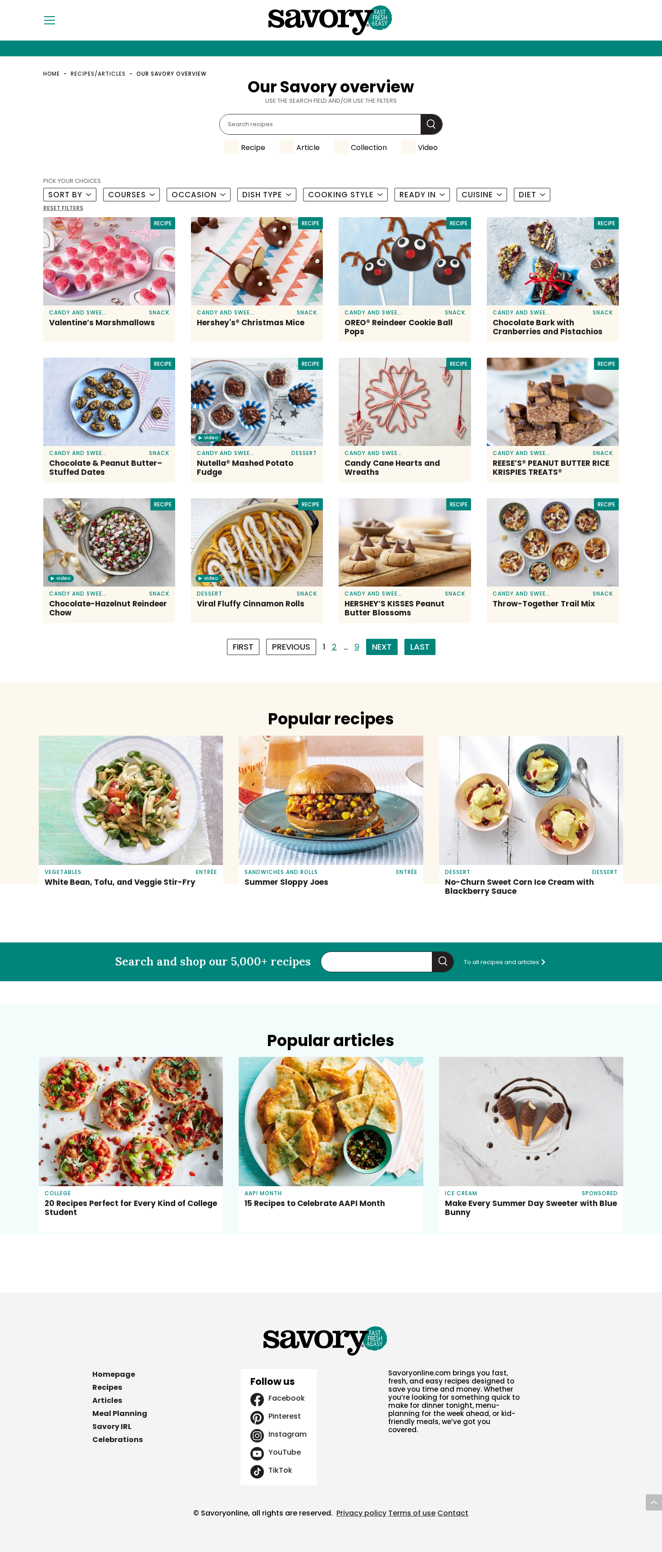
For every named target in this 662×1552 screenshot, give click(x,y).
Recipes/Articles (98, 73)
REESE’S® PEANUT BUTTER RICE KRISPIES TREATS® (551, 468)
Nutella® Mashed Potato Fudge (245, 468)
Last (420, 646)
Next (382, 646)
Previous (291, 646)
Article (308, 147)
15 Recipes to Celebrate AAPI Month (315, 1203)
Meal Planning (119, 1413)
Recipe (253, 147)
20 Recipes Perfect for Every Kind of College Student (131, 1208)
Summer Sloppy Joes (286, 882)
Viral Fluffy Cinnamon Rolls (250, 603)
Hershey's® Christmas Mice (250, 322)
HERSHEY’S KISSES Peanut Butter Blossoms (394, 608)
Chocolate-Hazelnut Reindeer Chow (108, 608)
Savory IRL (111, 1426)
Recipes (107, 1387)
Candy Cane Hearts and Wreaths (392, 468)
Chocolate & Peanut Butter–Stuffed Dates (105, 468)
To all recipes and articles (502, 962)
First (243, 646)
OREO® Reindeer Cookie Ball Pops (399, 327)
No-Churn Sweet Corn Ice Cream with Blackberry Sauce (519, 887)
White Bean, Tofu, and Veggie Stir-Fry (120, 882)
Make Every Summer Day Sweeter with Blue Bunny (531, 1208)
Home (51, 73)
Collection (369, 147)
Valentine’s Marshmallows (102, 322)
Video (428, 147)
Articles (107, 1400)
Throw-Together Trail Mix (544, 603)
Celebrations (117, 1439)
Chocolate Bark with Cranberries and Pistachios (548, 327)
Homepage (113, 1374)
